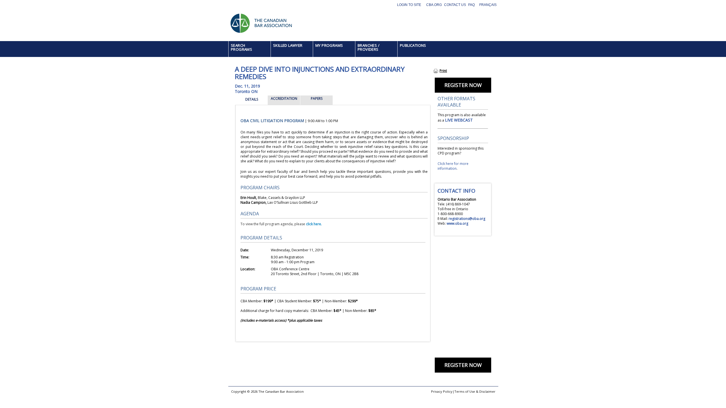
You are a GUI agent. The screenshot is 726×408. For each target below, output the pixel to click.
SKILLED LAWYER (288, 45)
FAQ (471, 5)
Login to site (409, 5)
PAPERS (316, 98)
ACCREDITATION (284, 98)
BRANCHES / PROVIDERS (368, 47)
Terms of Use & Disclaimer (474, 391)
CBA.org (434, 5)
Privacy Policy (441, 391)
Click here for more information (453, 166)
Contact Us (455, 5)
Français (488, 5)
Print (443, 70)
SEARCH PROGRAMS (241, 47)
